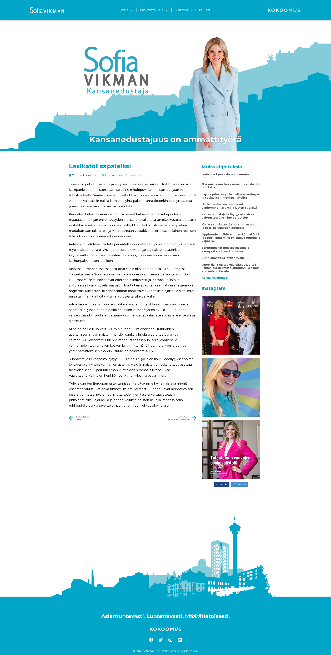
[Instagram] (170, 639)
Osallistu (203, 10)
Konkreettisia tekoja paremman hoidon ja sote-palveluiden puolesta (231, 226)
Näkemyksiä (152, 10)
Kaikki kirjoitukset (215, 277)
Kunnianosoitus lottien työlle (223, 258)
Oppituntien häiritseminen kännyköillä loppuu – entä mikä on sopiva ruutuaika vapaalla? (231, 238)
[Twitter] (161, 639)
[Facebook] (151, 639)
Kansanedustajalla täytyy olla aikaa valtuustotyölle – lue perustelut (228, 216)
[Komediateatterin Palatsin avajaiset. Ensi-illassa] (231, 325)
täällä (87, 195)
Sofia (124, 10)
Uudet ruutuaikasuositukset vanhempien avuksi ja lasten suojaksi (229, 206)
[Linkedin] (179, 639)
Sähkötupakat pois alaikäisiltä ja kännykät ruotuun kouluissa (225, 249)
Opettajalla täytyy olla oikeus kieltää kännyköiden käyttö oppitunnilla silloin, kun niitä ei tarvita (231, 268)
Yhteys (181, 10)
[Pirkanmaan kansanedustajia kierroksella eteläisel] (231, 387)
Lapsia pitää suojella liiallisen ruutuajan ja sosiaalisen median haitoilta (231, 196)
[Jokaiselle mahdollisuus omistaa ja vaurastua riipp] (231, 449)
